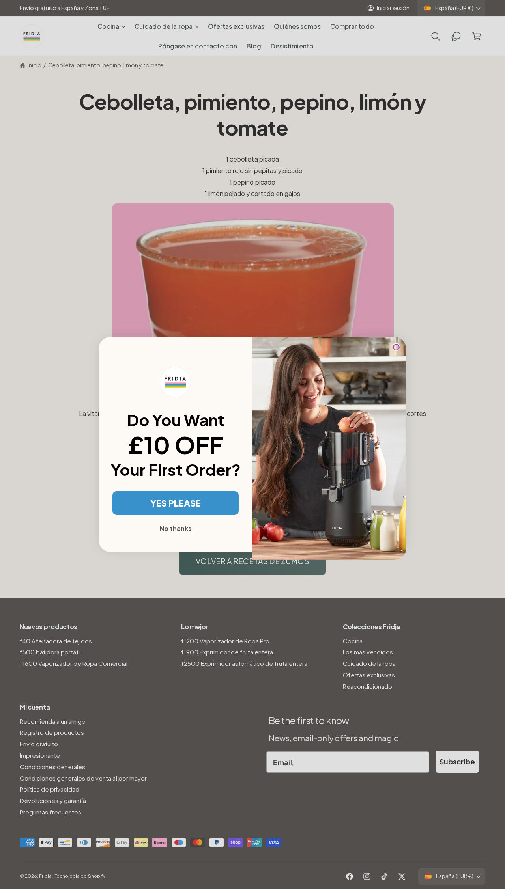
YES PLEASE (175, 503)
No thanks (176, 528)
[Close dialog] (396, 347)
